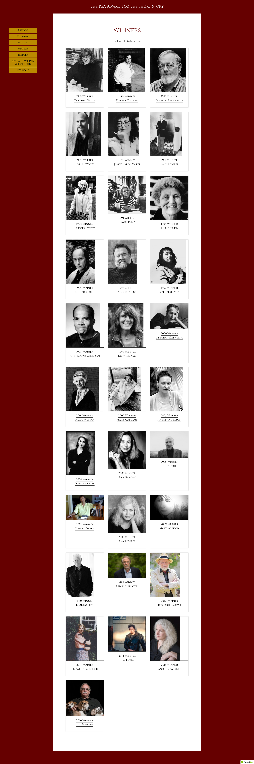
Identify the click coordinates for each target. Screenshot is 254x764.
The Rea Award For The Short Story (127, 6)
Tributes (23, 42)
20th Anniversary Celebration (23, 62)
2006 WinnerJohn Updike (169, 464)
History (23, 55)
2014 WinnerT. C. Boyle (127, 658)
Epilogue (23, 70)
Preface (23, 30)
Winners (23, 48)
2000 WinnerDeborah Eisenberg (169, 336)
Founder (23, 36)
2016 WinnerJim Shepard (84, 722)
